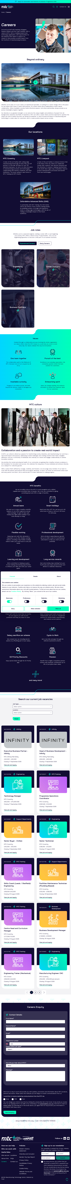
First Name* (10, 1018)
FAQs (12, 1158)
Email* (8, 1033)
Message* (9, 1070)
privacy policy (7, 1105)
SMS (15, 1099)
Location (15, 710)
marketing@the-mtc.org (46, 1103)
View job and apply (10, 765)
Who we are (5, 1155)
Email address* (48, 1158)
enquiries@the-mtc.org (25, 1121)
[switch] (26, 601)
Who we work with (8, 1149)
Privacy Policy (23, 1160)
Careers (8, 12)
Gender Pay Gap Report (27, 1157)
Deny (12, 608)
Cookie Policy (23, 1168)
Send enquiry (9, 1112)
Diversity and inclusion (26, 1154)
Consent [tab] (12, 576)
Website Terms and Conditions (25, 1172)
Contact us (14, 1161)
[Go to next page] (44, 992)
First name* (48, 1153)
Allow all (58, 608)
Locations (13, 1155)
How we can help (8, 1145)
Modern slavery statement (24, 1150)
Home (3, 12)
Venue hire (5, 1158)
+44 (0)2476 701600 (47, 1121)
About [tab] (59, 576)
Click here (47, 1173)
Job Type (16, 704)
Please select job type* (13, 1048)
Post (23, 1099)
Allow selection (35, 608)
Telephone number (12, 1041)
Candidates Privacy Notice (25, 1164)
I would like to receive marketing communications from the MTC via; (23, 1096)
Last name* (63, 1153)
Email (7, 1099)
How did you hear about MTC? (16, 1064)
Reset (16, 719)
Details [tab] (35, 576)
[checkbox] (4, 1099)
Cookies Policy (16, 591)
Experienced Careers (27, 243)
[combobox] (33, 706)
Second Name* (11, 1026)
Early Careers (45, 243)
